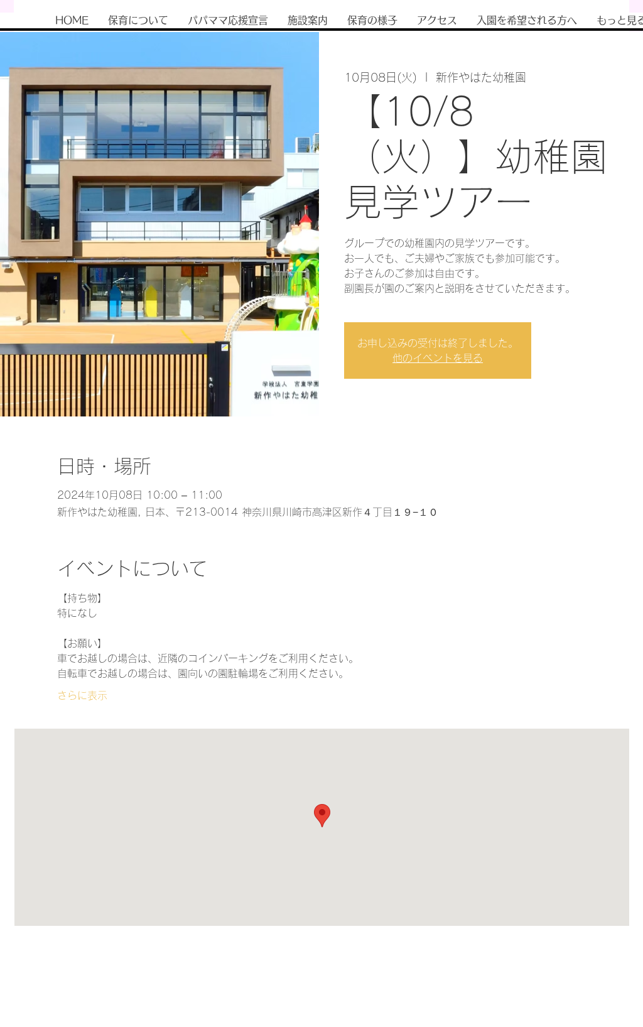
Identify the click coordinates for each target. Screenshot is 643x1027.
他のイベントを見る (437, 358)
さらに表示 (82, 695)
